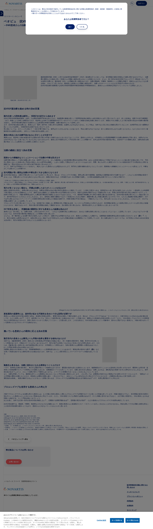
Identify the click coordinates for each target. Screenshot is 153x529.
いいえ (82, 27)
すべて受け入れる (132, 520)
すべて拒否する (117, 520)
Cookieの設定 (101, 520)
